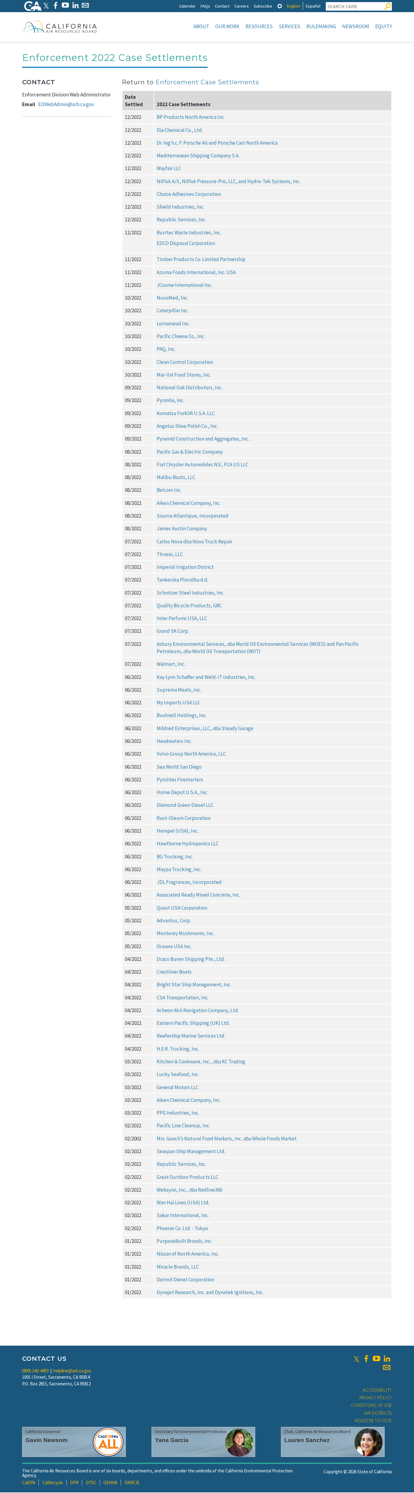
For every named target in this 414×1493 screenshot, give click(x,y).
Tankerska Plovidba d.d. (183, 579)
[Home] (60, 26)
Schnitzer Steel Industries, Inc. (190, 592)
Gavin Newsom (46, 1440)
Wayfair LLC (169, 168)
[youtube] (376, 1359)
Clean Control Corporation (185, 362)
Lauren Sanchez (307, 1440)
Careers (241, 6)
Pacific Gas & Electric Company (190, 451)
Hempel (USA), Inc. (178, 830)
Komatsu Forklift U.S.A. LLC (186, 413)
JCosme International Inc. (184, 285)
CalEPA (28, 1482)
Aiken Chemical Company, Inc (188, 1100)
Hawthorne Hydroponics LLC (188, 843)
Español (312, 6)
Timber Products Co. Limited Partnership (201, 259)
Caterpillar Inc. (173, 310)
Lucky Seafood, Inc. (178, 1074)
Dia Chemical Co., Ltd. (180, 130)
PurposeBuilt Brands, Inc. (184, 1241)
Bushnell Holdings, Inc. (182, 715)
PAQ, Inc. (166, 349)
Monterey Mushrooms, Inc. (185, 933)
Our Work (227, 26)
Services (289, 26)
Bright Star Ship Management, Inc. (194, 984)
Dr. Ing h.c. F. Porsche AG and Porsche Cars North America (218, 142)
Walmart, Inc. (171, 664)
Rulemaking (321, 26)
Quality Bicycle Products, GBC (190, 605)
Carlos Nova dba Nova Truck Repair (194, 541)
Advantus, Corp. (174, 920)
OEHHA (110, 1482)
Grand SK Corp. (173, 631)
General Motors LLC (178, 1087)
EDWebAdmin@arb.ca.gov (66, 104)
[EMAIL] (85, 5)
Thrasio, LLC (170, 554)
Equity (383, 26)
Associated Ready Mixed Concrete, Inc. (198, 894)
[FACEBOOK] (55, 5)
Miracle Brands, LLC (178, 1266)
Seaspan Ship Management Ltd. (191, 1151)
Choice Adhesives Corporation (189, 194)
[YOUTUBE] (65, 5)
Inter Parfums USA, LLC (182, 618)
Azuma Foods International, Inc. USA (196, 272)
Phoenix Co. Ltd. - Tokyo (182, 1228)
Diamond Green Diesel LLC (185, 805)
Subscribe (263, 6)
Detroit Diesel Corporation (185, 1279)
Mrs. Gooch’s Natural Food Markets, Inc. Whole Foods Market (227, 1138)
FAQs (205, 6)
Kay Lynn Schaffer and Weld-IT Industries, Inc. (206, 677)
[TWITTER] (46, 5)
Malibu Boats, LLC (176, 477)
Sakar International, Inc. (183, 1215)
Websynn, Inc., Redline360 (189, 1189)
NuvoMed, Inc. (172, 297)
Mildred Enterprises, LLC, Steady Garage (205, 728)
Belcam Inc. (169, 490)
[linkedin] (387, 1359)
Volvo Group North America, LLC (191, 753)
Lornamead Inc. (173, 323)
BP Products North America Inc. (191, 117)
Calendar (187, 6)
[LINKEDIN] (75, 5)
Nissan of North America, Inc (187, 1253)
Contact (222, 6)
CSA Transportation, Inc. (183, 997)
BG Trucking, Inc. (175, 856)
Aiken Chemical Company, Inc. (189, 503)
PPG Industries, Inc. (178, 1112)
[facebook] (366, 1359)
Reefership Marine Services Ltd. (191, 1035)
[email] (387, 1367)
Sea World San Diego (179, 766)
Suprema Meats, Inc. (180, 689)
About (201, 26)
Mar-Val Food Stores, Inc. (184, 374)
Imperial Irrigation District (186, 567)
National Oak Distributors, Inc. (189, 387)
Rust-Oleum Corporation (184, 818)
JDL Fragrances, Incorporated (189, 882)
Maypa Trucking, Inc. (179, 869)
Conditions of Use (371, 1405)
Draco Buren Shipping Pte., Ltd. (191, 959)
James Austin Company (182, 528)
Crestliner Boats (174, 971)
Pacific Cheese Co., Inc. (181, 336)
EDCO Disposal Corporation (186, 243)
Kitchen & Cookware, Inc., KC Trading (201, 1061)
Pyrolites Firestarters (180, 779)
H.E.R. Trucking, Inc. (178, 1048)
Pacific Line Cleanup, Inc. (183, 1125)
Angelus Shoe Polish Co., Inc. (187, 426)
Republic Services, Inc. (181, 219)
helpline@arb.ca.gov (72, 1371)
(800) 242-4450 (35, 1371)
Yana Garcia (172, 1440)
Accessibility (377, 1390)
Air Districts (378, 1413)
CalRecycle (52, 1482)
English (293, 6)
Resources (259, 26)
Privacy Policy (375, 1398)
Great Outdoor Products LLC (187, 1177)
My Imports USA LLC (178, 702)
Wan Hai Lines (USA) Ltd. (183, 1202)
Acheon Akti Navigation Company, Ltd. (198, 1010)
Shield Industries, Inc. (180, 206)
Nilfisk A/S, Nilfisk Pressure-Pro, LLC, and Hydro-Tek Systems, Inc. (228, 181)
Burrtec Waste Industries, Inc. (189, 232)
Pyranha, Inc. (171, 400)
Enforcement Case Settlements (207, 82)
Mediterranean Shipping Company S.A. (198, 155)
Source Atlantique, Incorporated (193, 515)
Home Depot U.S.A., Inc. (183, 792)
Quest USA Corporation (182, 907)
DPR (74, 1482)
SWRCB (132, 1482)
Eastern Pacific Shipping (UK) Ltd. (193, 1023)
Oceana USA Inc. (174, 946)
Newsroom (355, 26)
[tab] (279, 6)
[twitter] (356, 1359)
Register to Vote (373, 1421)
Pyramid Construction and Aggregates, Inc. (203, 438)
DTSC (91, 1482)
